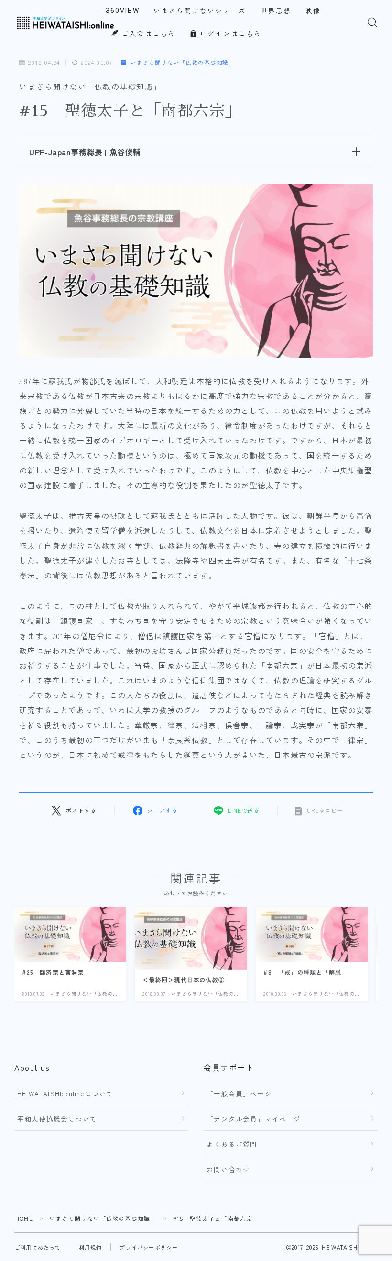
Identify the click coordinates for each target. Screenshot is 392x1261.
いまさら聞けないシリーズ (199, 11)
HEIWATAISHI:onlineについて (65, 1093)
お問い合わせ (228, 1169)
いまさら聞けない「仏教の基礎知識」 (182, 63)
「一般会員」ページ (239, 1093)
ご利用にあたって (37, 1247)
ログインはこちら (229, 34)
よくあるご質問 (232, 1144)
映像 (313, 11)
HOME (24, 1218)
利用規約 (90, 1247)
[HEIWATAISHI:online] (66, 22)
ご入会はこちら (147, 34)
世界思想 (276, 11)
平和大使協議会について (57, 1119)
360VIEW (123, 10)
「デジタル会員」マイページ (254, 1119)
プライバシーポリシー (149, 1247)
